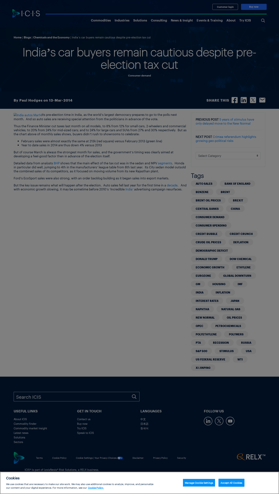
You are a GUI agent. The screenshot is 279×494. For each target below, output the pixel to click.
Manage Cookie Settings (199, 482)
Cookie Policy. (96, 487)
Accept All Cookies (231, 482)
